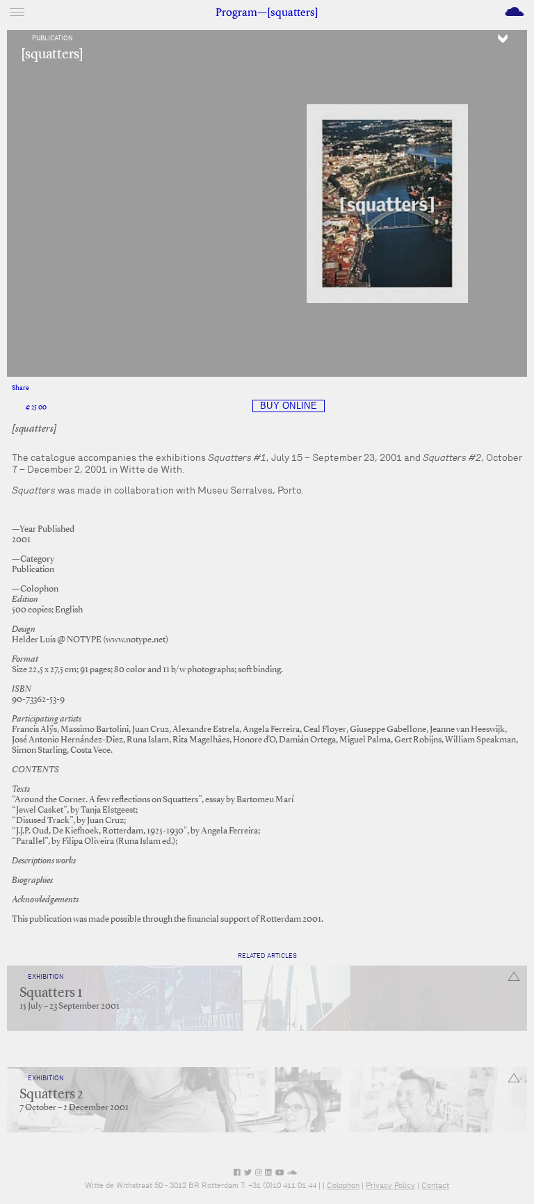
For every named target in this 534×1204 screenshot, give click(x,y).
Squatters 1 (50, 993)
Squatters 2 (51, 1095)
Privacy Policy (390, 1185)
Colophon (343, 1185)
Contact (435, 1185)
